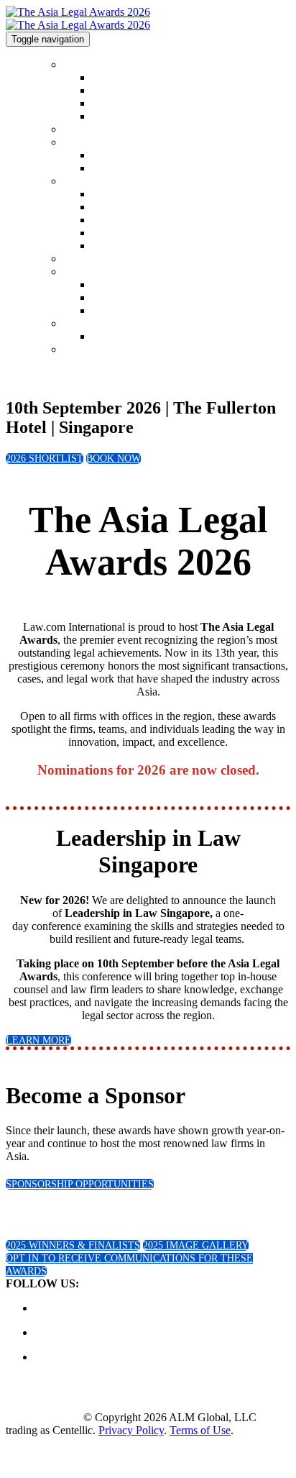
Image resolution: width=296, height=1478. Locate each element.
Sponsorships (89, 272)
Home (75, 65)
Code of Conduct (126, 91)
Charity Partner (123, 311)
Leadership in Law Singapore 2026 (163, 337)
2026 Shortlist (92, 129)
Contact (107, 104)
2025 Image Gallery (132, 168)
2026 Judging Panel (132, 220)
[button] (44, 458)
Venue (75, 259)
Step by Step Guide (131, 233)
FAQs (103, 207)
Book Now (85, 350)
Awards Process (123, 246)
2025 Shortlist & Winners (115, 142)
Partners (108, 298)
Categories (84, 181)
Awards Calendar (126, 116)
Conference (86, 324)
